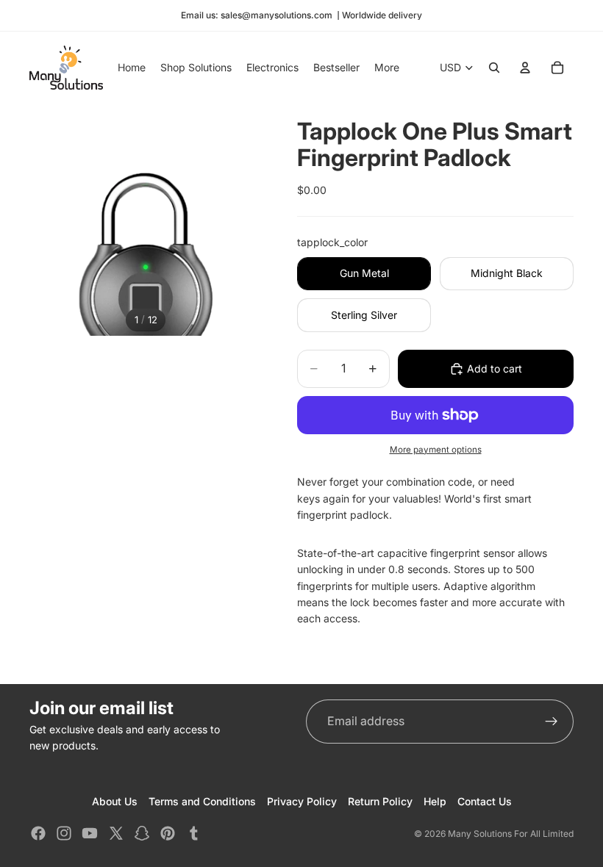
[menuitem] (387, 68)
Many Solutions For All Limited (511, 833)
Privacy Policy (302, 801)
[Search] (494, 67)
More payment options (436, 450)
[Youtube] (90, 833)
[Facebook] (38, 833)
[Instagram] (64, 833)
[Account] (525, 67)
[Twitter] (116, 833)
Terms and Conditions (202, 801)
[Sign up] (551, 721)
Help (435, 801)
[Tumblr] (193, 833)
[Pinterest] (167, 833)
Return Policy (380, 801)
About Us (115, 801)
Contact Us (484, 801)
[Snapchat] (142, 833)
